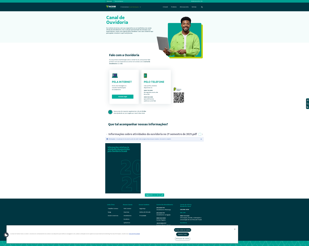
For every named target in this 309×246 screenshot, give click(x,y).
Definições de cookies (182, 238)
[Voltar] (106, 134)
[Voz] (307, 103)
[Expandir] (162, 195)
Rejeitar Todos (182, 234)
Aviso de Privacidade (134, 233)
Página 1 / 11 (149, 195)
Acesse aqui (122, 97)
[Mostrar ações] (202, 134)
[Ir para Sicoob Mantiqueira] (111, 6)
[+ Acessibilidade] (307, 107)
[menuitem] (109, 1)
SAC (121, 63)
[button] (6, 234)
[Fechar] (201, 139)
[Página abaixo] (157, 195)
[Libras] (307, 100)
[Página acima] (154, 195)
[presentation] (109, 1)
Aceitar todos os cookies (182, 230)
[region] (122, 234)
